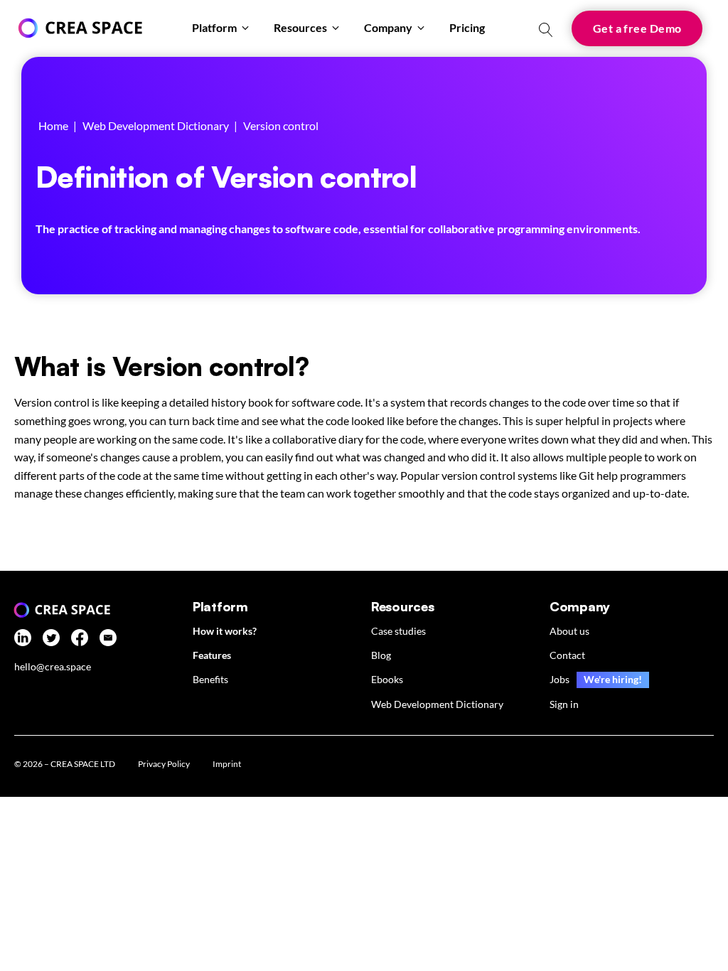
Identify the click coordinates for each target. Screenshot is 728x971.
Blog (381, 655)
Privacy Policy (164, 763)
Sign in (564, 704)
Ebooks (387, 679)
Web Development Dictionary (155, 125)
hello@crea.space (52, 666)
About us (569, 631)
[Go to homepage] (78, 28)
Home (53, 125)
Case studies (398, 631)
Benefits (210, 679)
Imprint (227, 763)
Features (212, 655)
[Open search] (546, 30)
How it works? (225, 631)
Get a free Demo (637, 28)
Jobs (559, 679)
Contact (567, 655)
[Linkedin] (22, 640)
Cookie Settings (302, 766)
